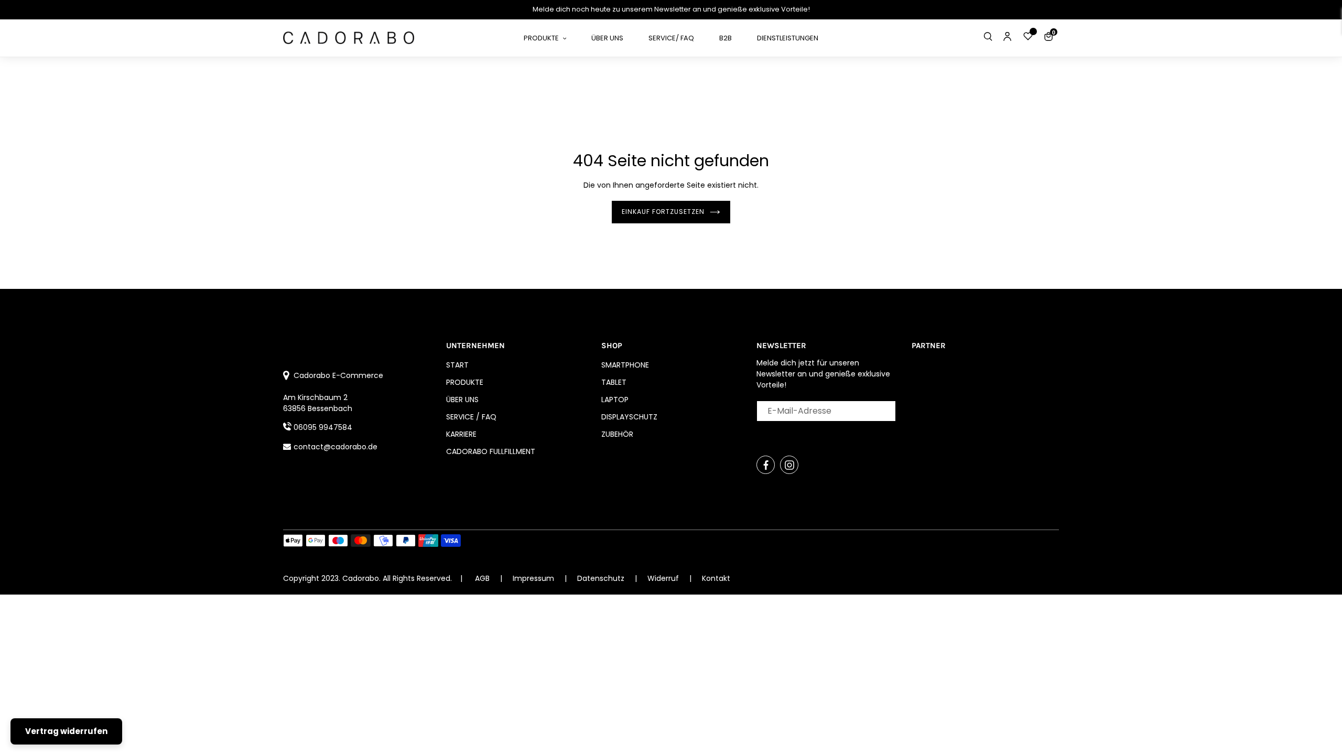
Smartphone (625, 365)
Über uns (462, 399)
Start (457, 365)
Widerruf (664, 578)
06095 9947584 (323, 427)
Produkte (464, 382)
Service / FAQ (471, 417)
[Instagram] (789, 465)
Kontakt (716, 578)
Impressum (534, 578)
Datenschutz (601, 578)
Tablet (613, 382)
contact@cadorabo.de (335, 446)
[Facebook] (765, 465)
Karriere (461, 434)
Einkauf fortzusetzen (663, 211)
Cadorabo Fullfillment (490, 451)
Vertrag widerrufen (66, 731)
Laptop (615, 399)
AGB (482, 578)
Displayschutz (629, 417)
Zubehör (617, 434)
